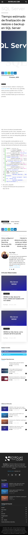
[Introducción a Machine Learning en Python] (4, 421)
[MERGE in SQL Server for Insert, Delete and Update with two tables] (14, 283)
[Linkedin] (12, 475)
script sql (16, 223)
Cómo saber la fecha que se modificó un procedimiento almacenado (15, 371)
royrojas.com (17, 265)
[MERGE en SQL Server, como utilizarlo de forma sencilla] (14, 318)
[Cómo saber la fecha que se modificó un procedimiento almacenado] (4, 371)
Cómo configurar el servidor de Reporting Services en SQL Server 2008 (7, 242)
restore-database (7, 223)
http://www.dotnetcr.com (13, 254)
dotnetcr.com (12, 267)
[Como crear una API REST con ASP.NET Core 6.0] (4, 415)
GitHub (18, 267)
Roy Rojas (12, 252)
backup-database (15, 221)
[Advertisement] (14, 113)
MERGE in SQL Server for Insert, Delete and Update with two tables (13, 298)
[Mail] (15, 475)
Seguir (24, 354)
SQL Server (13, 8)
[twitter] (13, 269)
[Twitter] (19, 475)
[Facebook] (8, 475)
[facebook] (9, 269)
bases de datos (5, 88)
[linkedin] (11, 269)
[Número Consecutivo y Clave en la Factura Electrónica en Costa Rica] (4, 378)
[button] (26, 2)
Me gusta (24, 351)
